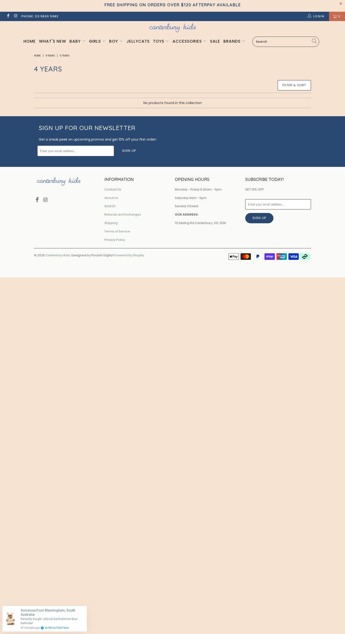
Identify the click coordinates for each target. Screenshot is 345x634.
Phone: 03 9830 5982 (39, 16)
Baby (75, 41)
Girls (95, 41)
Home (29, 41)
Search (109, 206)
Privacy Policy (114, 240)
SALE (215, 41)
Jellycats (138, 41)
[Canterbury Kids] (172, 28)
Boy (114, 41)
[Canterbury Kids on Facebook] (8, 16)
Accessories (187, 41)
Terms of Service (117, 231)
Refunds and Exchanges (122, 214)
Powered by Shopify (129, 255)
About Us (111, 198)
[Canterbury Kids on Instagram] (15, 16)
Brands (232, 41)
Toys (159, 41)
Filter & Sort (294, 85)
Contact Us (112, 189)
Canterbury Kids (58, 255)
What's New (52, 41)
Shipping (111, 223)
